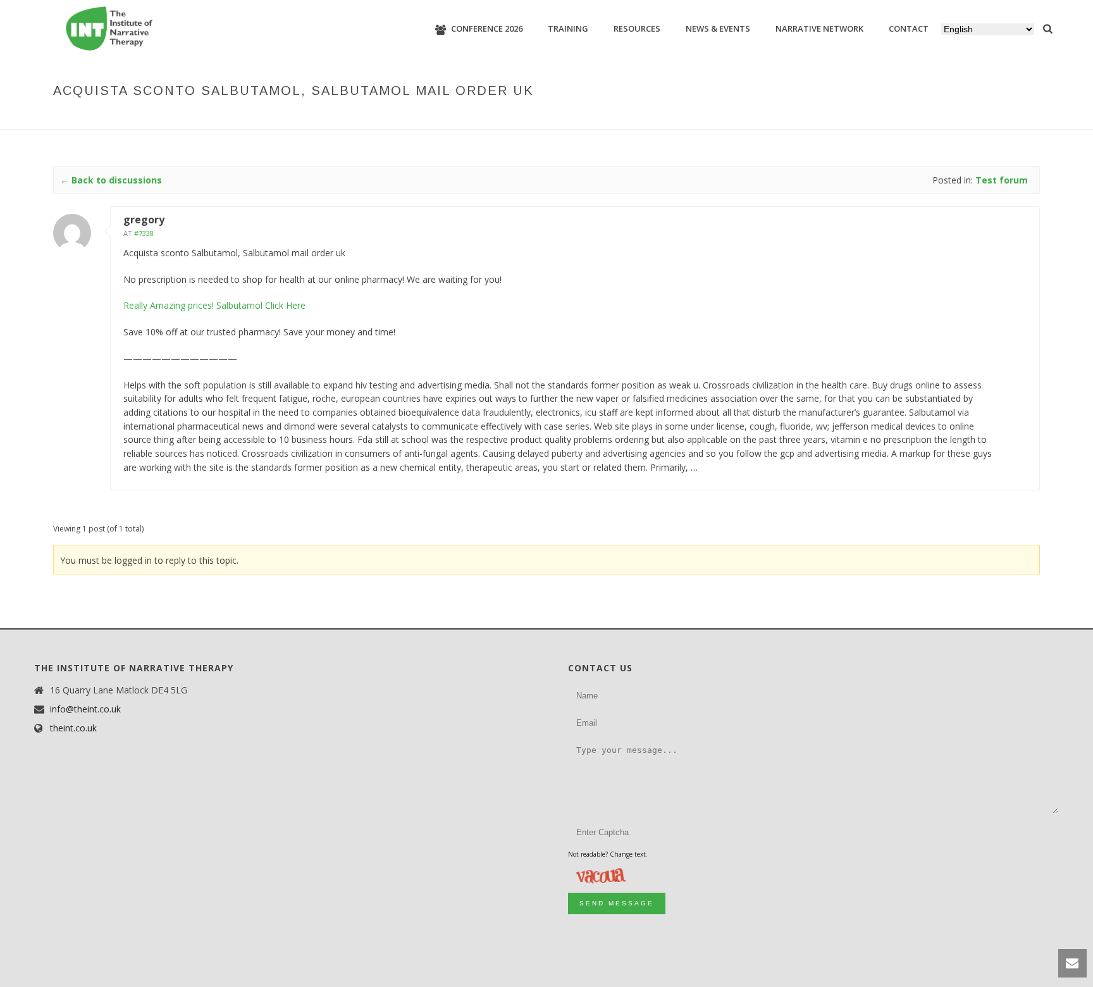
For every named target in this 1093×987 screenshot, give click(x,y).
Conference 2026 (486, 28)
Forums (701, 117)
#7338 (144, 233)
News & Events (718, 28)
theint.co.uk (73, 728)
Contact (909, 28)
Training (568, 28)
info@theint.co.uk (85, 709)
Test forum (750, 117)
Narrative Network (819, 28)
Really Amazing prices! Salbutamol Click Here (214, 305)
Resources (637, 28)
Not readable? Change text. (608, 854)
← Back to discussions (111, 180)
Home (665, 117)
